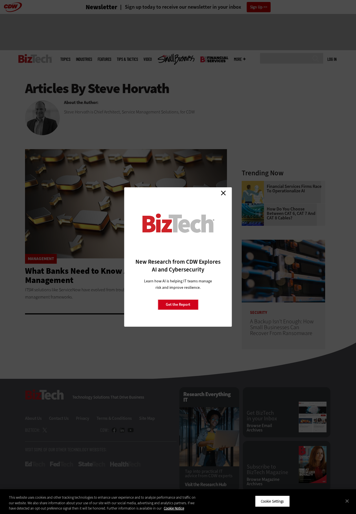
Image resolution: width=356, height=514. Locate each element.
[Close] (347, 501)
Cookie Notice (174, 508)
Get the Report (178, 304)
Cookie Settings (272, 501)
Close (223, 193)
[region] (178, 501)
